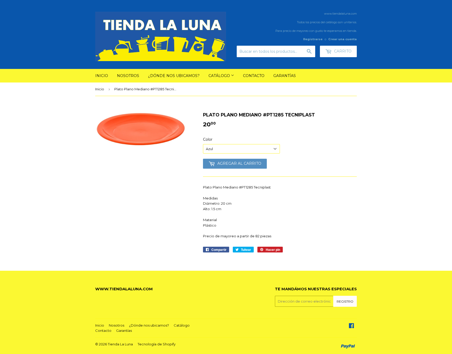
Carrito (342, 51)
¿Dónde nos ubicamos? (174, 75)
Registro (345, 301)
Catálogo (219, 75)
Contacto (253, 75)
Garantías (284, 75)
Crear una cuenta (342, 39)
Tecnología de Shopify (157, 344)
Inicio (101, 75)
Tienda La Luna (120, 344)
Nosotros (128, 75)
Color (207, 139)
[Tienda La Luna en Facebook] (351, 326)
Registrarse (313, 39)
